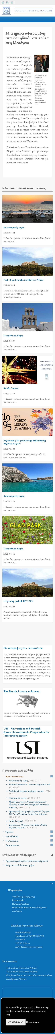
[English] (4, 3)
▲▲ (51, 883)
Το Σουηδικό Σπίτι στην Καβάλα (22, 971)
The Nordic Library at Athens (21, 691)
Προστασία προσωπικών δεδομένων (29, 907)
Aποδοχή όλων (15, 1022)
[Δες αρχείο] (51, 776)
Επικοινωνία (18, 900)
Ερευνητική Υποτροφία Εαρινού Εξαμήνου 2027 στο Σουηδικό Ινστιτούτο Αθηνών (29, 814)
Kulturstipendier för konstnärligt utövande (30, 786)
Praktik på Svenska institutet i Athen (23, 279)
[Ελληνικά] (8, 3)
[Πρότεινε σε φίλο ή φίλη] (47, 51)
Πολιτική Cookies (20, 903)
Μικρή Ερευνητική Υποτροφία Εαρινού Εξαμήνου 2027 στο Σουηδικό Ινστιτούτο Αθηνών (29, 804)
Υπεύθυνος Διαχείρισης (23, 896)
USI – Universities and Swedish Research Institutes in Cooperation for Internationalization (26, 732)
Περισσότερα (32, 1021)
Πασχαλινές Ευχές (13, 335)
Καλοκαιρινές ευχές (13, 227)
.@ (23, 932)
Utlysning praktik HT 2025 (18, 601)
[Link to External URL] (27, 701)
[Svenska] (13, 3)
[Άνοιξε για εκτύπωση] (42, 51)
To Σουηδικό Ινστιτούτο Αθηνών (22, 967)
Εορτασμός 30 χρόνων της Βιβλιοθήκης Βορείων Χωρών (24, 442)
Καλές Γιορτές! (11, 388)
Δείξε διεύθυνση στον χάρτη (28, 946)
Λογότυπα (17, 910)
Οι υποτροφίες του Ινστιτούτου (23, 648)
